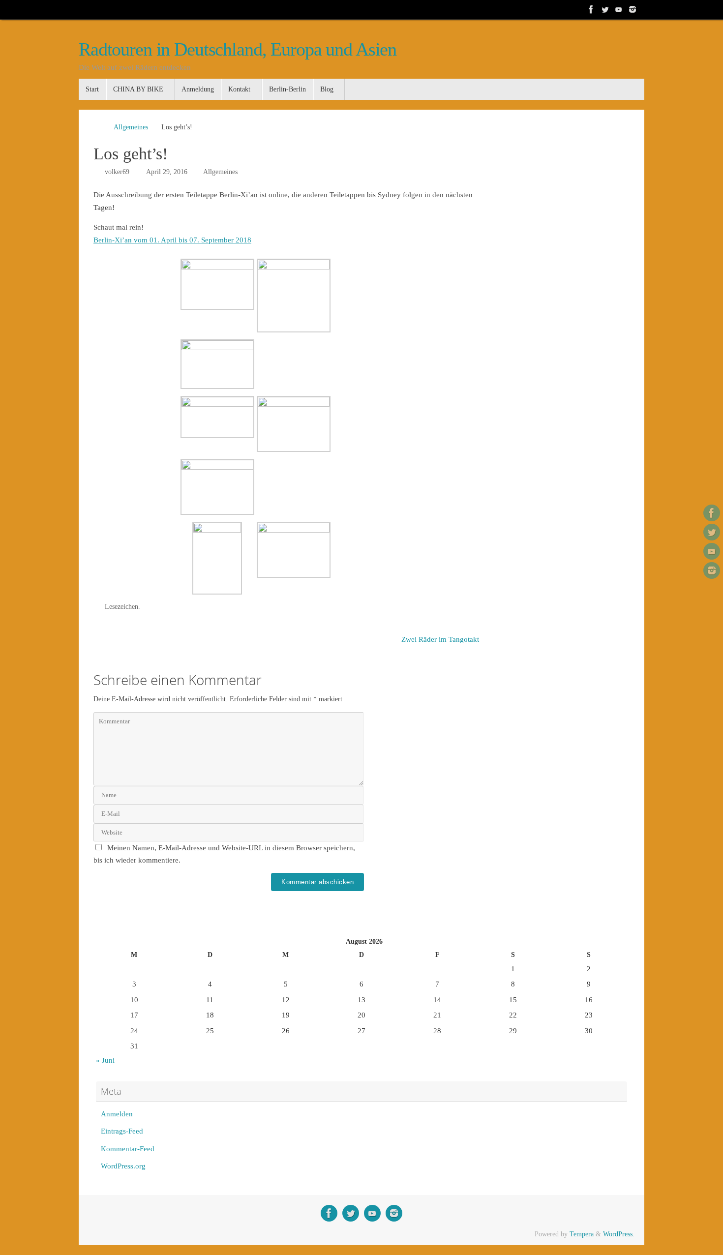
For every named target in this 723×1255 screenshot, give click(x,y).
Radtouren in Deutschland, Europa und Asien (237, 49)
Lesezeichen (121, 606)
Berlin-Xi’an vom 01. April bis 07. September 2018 (172, 240)
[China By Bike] (605, 9)
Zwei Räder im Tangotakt (441, 639)
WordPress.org (123, 1166)
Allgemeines (131, 127)
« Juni (105, 1060)
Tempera (582, 1234)
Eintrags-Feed (122, 1131)
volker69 (117, 172)
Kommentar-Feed (127, 1149)
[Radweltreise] (591, 9)
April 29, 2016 (166, 172)
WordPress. (618, 1234)
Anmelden (117, 1114)
